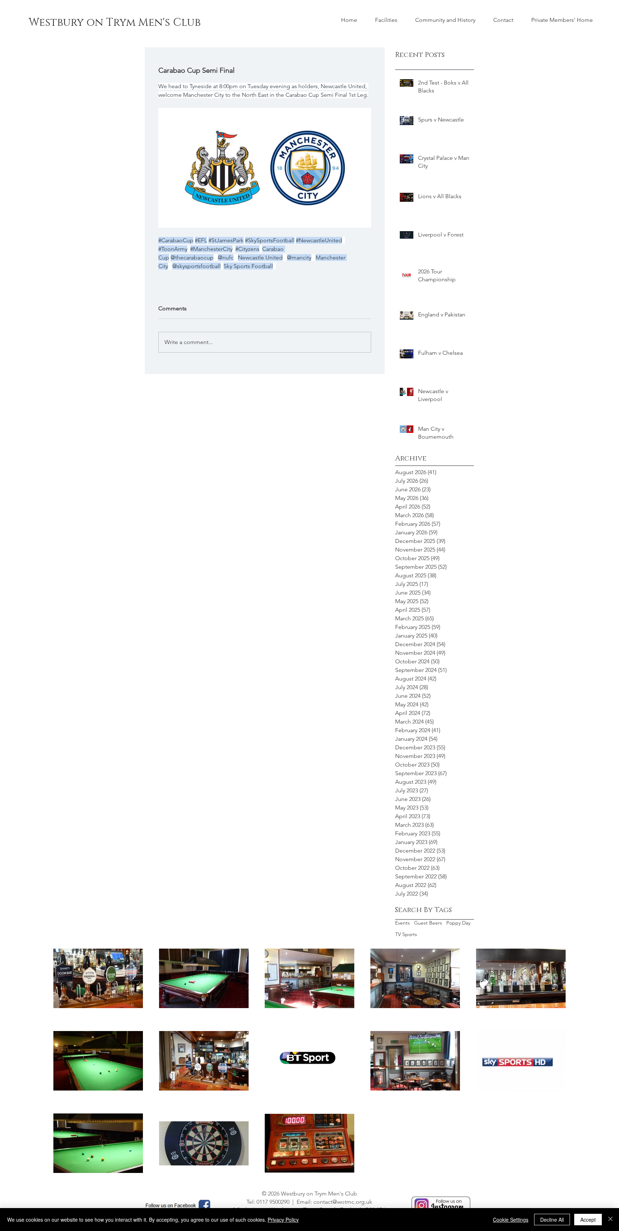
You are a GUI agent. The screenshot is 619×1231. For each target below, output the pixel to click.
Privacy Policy (283, 1219)
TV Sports (406, 934)
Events (402, 923)
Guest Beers (428, 923)
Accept (588, 1219)
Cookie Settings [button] (510, 1219)
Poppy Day (458, 923)
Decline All (552, 1219)
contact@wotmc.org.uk (342, 1201)
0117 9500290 (272, 1201)
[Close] (610, 1219)
